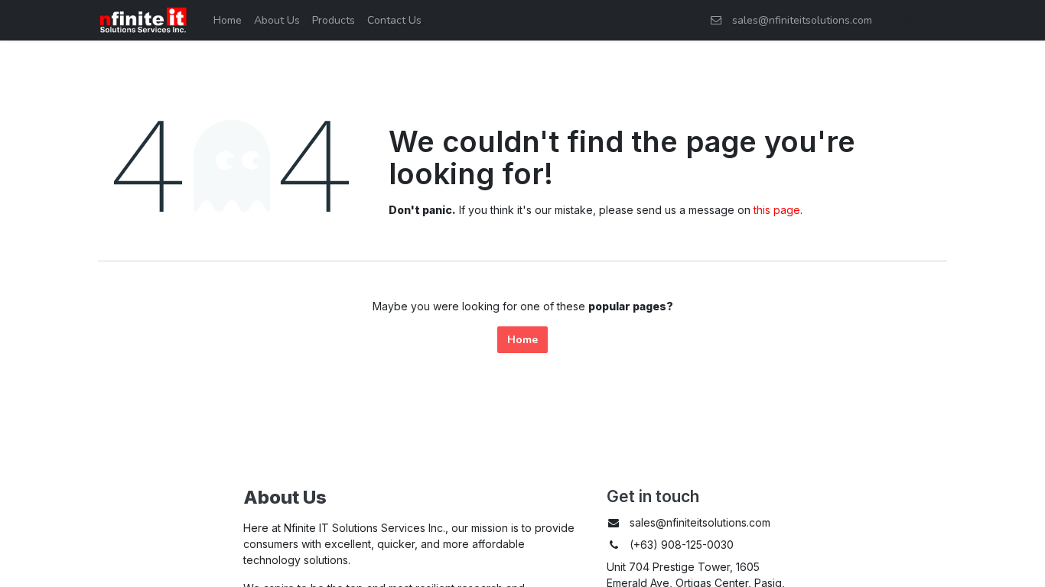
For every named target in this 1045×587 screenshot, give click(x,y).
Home (522, 339)
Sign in (918, 20)
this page (777, 209)
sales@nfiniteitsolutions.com (799, 20)
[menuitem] (227, 20)
